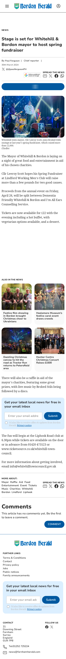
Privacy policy (11, 565)
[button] (7, 6)
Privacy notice (24, 425)
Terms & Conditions (14, 557)
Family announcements (16, 575)
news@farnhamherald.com (24, 652)
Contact (7, 561)
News (5, 30)
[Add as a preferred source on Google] (32, 75)
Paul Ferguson (12, 60)
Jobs (5, 568)
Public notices (11, 572)
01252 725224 (21, 646)
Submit (53, 416)
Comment (54, 524)
